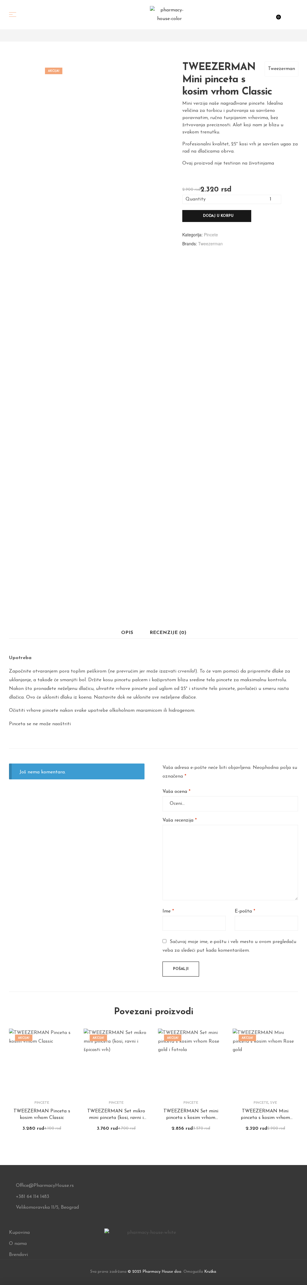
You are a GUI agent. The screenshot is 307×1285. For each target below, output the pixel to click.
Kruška (210, 1272)
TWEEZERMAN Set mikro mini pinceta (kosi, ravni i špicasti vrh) (116, 1115)
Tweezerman (281, 68)
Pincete (211, 235)
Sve (273, 1103)
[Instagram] (149, 1243)
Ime (168, 911)
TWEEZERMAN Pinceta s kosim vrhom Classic (41, 1114)
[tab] (127, 633)
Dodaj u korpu (218, 216)
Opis (127, 632)
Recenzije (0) (168, 632)
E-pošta (245, 911)
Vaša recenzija (179, 820)
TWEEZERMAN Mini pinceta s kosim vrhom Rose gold (265, 1115)
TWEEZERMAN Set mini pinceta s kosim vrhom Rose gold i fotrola (190, 1115)
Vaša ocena (176, 791)
